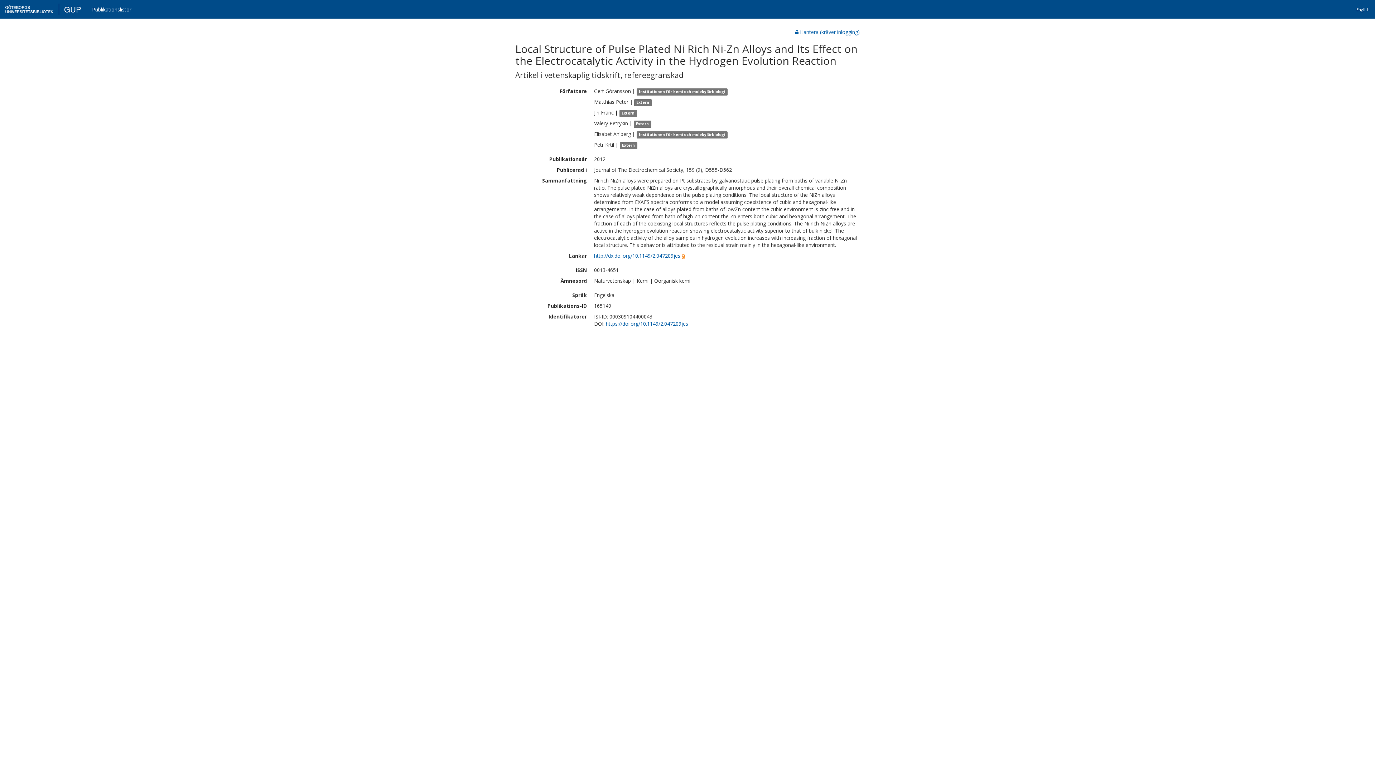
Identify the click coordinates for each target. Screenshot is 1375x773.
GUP (72, 9)
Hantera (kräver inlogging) (830, 32)
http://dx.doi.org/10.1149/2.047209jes (637, 255)
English (1363, 9)
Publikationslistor (111, 9)
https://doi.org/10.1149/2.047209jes (647, 323)
